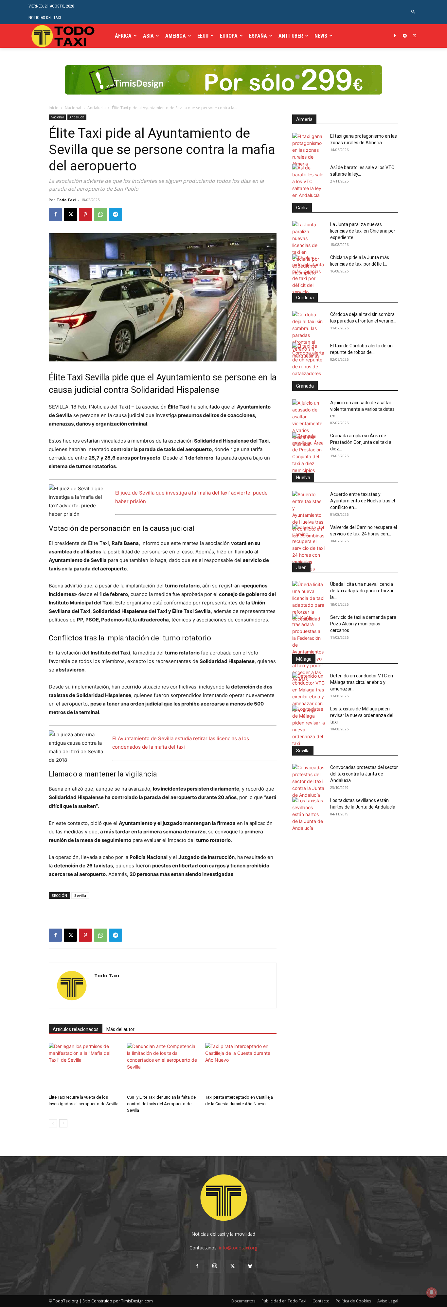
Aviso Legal (387, 1301)
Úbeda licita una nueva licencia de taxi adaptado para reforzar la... (362, 591)
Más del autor (120, 1029)
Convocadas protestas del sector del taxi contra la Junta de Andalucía (364, 774)
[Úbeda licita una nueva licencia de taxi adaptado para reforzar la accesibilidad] (308, 601)
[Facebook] (395, 36)
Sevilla (80, 895)
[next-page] (63, 1123)
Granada (305, 386)
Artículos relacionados (75, 1029)
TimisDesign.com (137, 1301)
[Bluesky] (250, 1266)
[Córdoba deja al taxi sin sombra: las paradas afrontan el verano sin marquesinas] (308, 335)
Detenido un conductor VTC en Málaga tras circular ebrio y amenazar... (361, 682)
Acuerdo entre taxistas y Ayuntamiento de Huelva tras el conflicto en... (362, 501)
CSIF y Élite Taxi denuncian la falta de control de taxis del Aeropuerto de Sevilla (161, 1104)
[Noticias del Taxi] (63, 36)
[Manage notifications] (431, 1292)
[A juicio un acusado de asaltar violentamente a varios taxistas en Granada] (308, 423)
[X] (415, 36)
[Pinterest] (85, 214)
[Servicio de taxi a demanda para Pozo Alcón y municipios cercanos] (308, 648)
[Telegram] (404, 36)
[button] (413, 12)
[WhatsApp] (100, 214)
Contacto (321, 1301)
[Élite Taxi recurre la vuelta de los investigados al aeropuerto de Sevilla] (84, 1067)
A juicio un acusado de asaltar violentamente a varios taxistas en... (362, 409)
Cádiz (302, 207)
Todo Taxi (66, 199)
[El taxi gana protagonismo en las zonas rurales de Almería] (308, 150)
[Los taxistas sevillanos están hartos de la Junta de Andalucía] (308, 814)
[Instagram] (214, 1266)
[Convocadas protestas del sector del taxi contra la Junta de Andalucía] (308, 781)
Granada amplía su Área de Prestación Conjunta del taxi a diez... (360, 442)
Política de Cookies (353, 1301)
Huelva (303, 477)
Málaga (304, 659)
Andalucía (96, 108)
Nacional (73, 108)
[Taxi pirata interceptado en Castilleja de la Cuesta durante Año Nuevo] (241, 1067)
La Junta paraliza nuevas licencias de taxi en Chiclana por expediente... (362, 231)
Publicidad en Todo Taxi (283, 1301)
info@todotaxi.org (238, 1248)
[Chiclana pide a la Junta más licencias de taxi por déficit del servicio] (308, 274)
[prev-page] (53, 1123)
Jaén (301, 567)
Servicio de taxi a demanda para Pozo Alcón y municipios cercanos (363, 624)
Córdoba (305, 297)
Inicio (54, 108)
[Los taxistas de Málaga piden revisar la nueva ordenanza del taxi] (308, 726)
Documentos (243, 1301)
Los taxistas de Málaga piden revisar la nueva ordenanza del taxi (361, 715)
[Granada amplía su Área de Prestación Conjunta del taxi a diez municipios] (308, 453)
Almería (304, 119)
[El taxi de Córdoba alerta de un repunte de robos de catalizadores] (308, 359)
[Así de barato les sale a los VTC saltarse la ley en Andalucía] (308, 181)
